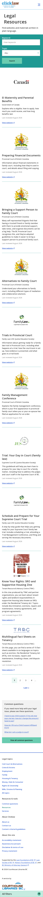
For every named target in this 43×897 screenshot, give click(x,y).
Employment (7, 771)
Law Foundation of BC (25, 860)
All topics (5, 793)
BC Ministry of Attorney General (14, 865)
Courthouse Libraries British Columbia (9, 6)
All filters (7, 893)
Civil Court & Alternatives (12, 764)
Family (4, 775)
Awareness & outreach (11, 844)
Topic (4, 48)
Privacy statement (9, 851)
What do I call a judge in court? (16, 732)
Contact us (6, 825)
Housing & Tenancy (10, 778)
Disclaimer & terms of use (12, 847)
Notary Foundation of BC (25, 862)
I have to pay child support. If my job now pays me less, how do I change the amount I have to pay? (21, 718)
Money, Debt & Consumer (12, 782)
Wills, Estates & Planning (12, 789)
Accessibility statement (11, 840)
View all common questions (21, 740)
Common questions (10, 804)
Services (5, 811)
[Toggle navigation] (39, 5)
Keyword (6, 38)
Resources (6, 807)
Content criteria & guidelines (13, 829)
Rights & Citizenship (10, 785)
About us (5, 822)
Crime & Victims (8, 767)
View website (7, 122)
